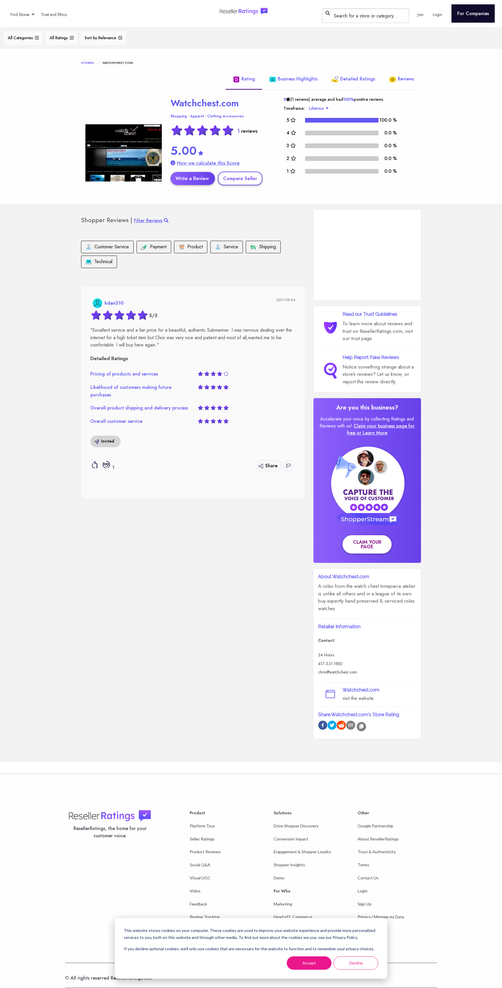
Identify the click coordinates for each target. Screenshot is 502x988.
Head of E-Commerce (293, 916)
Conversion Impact (291, 838)
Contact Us (368, 877)
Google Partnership (375, 825)
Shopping (179, 116)
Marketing (283, 903)
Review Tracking (205, 916)
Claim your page (367, 544)
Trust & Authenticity (377, 851)
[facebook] (322, 726)
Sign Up (365, 903)
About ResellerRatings (378, 838)
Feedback (198, 903)
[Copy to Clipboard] (361, 726)
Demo (279, 877)
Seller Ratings (202, 838)
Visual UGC (200, 877)
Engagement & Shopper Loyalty (302, 851)
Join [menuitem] (420, 14)
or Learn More (372, 433)
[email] (350, 726)
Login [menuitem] (437, 14)
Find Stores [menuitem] (19, 14)
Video (195, 890)
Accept (309, 962)
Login (362, 890)
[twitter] (332, 726)
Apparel (197, 116)
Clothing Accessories (225, 116)
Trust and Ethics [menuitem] (54, 14)
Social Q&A (200, 864)
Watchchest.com (205, 103)
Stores (87, 62)
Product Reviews (205, 851)
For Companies (473, 13)
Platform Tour (202, 825)
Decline (356, 962)
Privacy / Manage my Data (381, 916)
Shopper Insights (289, 864)
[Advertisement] (367, 255)
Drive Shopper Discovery (296, 825)
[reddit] (341, 726)
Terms (363, 864)
